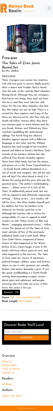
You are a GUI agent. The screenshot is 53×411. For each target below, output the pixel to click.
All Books (7, 384)
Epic (12, 297)
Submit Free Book (12, 396)
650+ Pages (25, 301)
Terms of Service (11, 369)
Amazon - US (11, 292)
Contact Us (8, 373)
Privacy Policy (9, 365)
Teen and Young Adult (28, 297)
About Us (7, 361)
